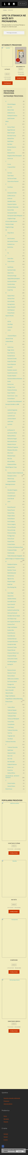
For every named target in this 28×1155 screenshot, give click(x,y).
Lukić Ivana (10, 421)
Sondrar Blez (10, 630)
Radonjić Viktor (11, 567)
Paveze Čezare (11, 510)
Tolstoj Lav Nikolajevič (13, 718)
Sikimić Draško (9, 693)
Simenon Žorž (11, 624)
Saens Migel (10, 593)
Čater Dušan (10, 175)
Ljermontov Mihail (12, 433)
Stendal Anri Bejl (11, 644)
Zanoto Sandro (11, 783)
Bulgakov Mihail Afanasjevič (14, 155)
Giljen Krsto (10, 273)
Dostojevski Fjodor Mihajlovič (14, 215)
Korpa (5, 1116)
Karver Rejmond (11, 364)
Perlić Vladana (11, 521)
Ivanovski (9, 327)
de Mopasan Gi (11, 430)
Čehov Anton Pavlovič (12, 181)
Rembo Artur (10, 576)
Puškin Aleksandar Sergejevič (14, 556)
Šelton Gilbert (11, 676)
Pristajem (20, 1151)
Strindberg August (12, 661)
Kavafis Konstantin (12, 373)
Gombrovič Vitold (11, 281)
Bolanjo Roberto (11, 147)
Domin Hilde (10, 210)
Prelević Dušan (11, 544)
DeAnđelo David (11, 201)
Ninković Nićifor (11, 481)
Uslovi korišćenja (8, 1104)
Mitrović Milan (11, 461)
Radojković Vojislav (12, 564)
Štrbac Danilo (9, 701)
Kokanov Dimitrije (12, 390)
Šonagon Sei (10, 684)
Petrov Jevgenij (11, 524)
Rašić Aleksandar (11, 573)
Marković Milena (11, 435)
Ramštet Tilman (11, 570)
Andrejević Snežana (12, 115)
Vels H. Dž (9, 756)
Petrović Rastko (11, 527)
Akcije (7, 121)
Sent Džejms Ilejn (11, 618)
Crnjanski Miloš (11, 167)
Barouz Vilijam (11, 127)
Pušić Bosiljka (10, 553)
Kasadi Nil (10, 367)
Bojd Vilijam (10, 141)
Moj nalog (6, 1119)
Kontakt (6, 1134)
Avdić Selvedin (11, 118)
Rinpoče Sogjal (11, 581)
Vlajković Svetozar (12, 764)
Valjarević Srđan (11, 753)
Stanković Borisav (12, 638)
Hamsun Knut (10, 298)
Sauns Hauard (10, 607)
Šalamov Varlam (11, 670)
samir (8, 501)
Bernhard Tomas (11, 135)
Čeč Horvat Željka (11, 178)
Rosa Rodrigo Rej (11, 587)
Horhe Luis (10, 158)
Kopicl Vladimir (11, 393)
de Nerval (9, 198)
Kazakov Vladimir (11, 375)
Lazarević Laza (11, 415)
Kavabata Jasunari (12, 370)
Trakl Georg (10, 727)
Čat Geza (9, 173)
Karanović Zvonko (12, 358)
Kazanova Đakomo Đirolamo (14, 378)
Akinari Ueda (10, 110)
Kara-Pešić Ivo (11, 353)
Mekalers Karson (11, 444)
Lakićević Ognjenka (12, 410)
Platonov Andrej (11, 533)
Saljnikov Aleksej (11, 598)
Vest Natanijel (11, 761)
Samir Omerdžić (10, 690)
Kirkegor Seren (11, 387)
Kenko (9, 381)
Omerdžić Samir (11, 495)
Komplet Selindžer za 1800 (12, 404)
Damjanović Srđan (12, 192)
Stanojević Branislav (12, 641)
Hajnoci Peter (10, 295)
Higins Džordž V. (11, 307)
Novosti (6, 1137)
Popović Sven (10, 541)
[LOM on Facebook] (3, 1146)
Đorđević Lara (10, 244)
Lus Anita (9, 424)
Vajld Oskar (10, 750)
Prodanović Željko (12, 550)
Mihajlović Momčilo (12, 450)
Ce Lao (9, 164)
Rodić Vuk (9, 584)
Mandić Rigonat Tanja (11, 467)
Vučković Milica (11, 773)
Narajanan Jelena (11, 475)
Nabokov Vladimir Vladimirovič (15, 473)
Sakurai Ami (10, 596)
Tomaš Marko (10, 724)
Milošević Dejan (11, 455)
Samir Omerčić (11, 604)
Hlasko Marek (10, 313)
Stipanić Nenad (11, 650)
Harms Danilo (10, 301)
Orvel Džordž (10, 498)
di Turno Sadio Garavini (11, 221)
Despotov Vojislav (12, 204)
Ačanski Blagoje (11, 104)
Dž (6, 230)
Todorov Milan (11, 707)
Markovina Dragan (12, 438)
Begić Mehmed (11, 130)
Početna (5, 10)
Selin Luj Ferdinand (12, 613)
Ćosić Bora (10, 187)
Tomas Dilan (10, 721)
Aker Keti (9, 107)
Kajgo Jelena (10, 350)
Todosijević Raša (11, 716)
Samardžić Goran (11, 601)
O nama (6, 1139)
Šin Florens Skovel (12, 681)
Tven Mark (10, 738)
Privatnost (6, 1101)
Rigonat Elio (10, 578)
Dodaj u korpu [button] (20, 78)
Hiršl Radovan (11, 310)
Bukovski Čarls (11, 152)
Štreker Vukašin (11, 687)
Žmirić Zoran (9, 789)
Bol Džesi (9, 144)
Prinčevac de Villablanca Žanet (15, 547)
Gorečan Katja (11, 284)
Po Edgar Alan (11, 536)
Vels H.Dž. (9, 758)
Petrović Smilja (11, 530)
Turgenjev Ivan (11, 736)
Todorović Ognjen (12, 710)
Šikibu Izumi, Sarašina (13, 678)
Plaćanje (6, 1121)
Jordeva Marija (9, 341)
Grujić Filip (10, 290)
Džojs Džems (10, 232)
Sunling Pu (10, 664)
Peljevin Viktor (11, 515)
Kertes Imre (10, 384)
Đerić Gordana (11, 238)
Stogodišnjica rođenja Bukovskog (14, 698)
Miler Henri (10, 453)
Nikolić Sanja (10, 478)
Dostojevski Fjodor (12, 213)
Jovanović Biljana (11, 335)
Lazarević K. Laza (11, 413)
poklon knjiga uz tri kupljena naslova (15, 558)
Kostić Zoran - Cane (12, 395)
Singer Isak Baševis (12, 627)
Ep (8, 253)
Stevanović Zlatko (12, 647)
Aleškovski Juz (11, 112)
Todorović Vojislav (12, 713)
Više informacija (11, 1151)
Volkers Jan (10, 767)
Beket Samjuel (11, 132)
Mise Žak (9, 458)
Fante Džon (10, 258)
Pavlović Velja (10, 513)
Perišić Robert (11, 518)
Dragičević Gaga (11, 218)
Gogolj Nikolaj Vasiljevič (13, 278)
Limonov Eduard (11, 418)
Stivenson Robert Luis (13, 653)
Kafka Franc (10, 347)
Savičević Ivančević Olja (13, 610)
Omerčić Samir (11, 493)
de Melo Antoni (11, 195)
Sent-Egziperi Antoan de (13, 621)
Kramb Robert (11, 398)
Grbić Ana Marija (11, 287)
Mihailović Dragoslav (12, 447)
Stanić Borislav (11, 636)
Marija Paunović (11, 507)
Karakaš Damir (11, 355)
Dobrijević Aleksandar (12, 207)
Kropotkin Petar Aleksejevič (14, 401)
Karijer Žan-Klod (11, 361)
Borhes (9, 150)
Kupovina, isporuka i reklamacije (12, 1098)
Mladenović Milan (11, 464)
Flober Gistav (10, 261)
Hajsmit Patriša (10, 315)
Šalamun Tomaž (11, 673)
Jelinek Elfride (9, 338)
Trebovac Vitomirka (12, 730)
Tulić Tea (9, 733)
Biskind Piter (10, 138)
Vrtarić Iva (10, 770)
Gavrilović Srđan (11, 270)
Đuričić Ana (10, 247)
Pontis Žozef (10, 538)
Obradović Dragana (12, 490)
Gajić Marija (10, 267)
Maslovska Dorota (12, 441)
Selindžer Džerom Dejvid (13, 616)
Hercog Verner (11, 304)
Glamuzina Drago (11, 275)
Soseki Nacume (11, 633)
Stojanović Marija (11, 656)
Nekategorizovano (10, 484)
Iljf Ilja (9, 321)
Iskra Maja (10, 324)
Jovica (9, 330)
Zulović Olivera (11, 786)
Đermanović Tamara (12, 241)
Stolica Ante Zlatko (12, 658)
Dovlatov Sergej (10, 224)
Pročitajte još (7, 83)
